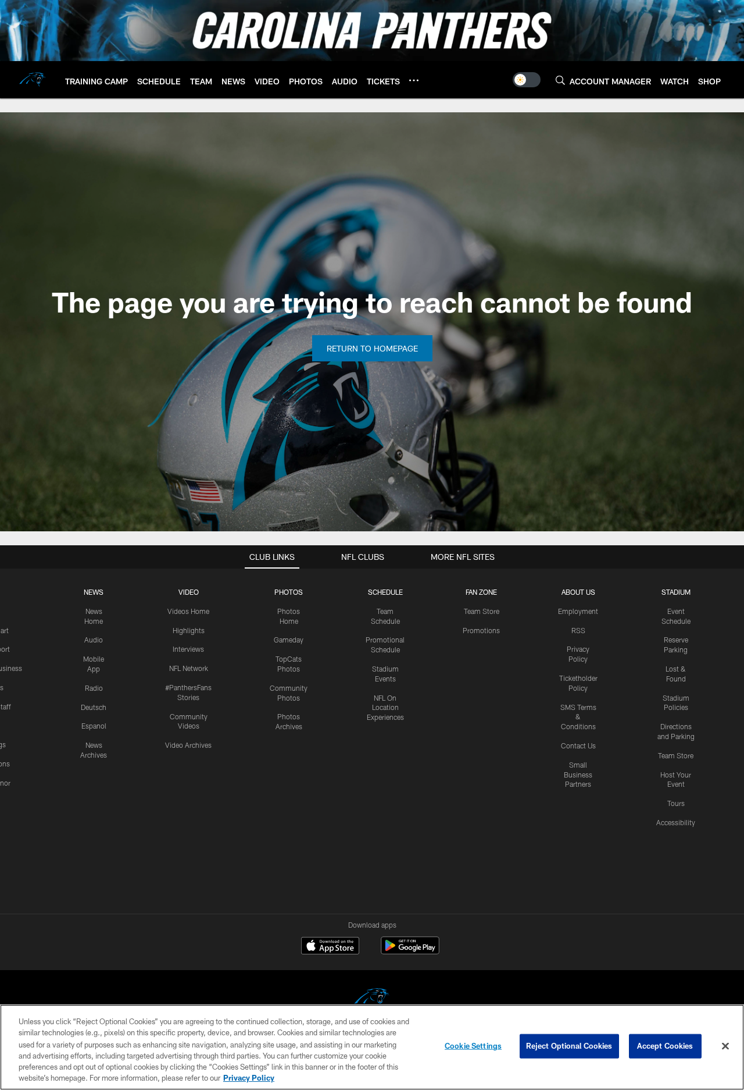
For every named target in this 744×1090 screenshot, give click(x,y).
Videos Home (188, 611)
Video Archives (188, 745)
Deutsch (93, 707)
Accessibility (675, 822)
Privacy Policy (248, 1077)
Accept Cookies (665, 1045)
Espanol (93, 726)
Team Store (481, 611)
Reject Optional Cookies (569, 1045)
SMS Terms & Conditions (578, 717)
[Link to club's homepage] (32, 80)
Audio (93, 639)
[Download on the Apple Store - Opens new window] (330, 947)
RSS (578, 630)
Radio (94, 688)
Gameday (288, 639)
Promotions (481, 630)
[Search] (560, 80)
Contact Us (578, 745)
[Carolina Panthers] (372, 999)
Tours (676, 803)
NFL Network (188, 668)
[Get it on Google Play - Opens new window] (410, 951)
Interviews (188, 649)
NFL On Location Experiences (385, 708)
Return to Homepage (372, 348)
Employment (578, 611)
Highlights (189, 630)
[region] (372, 1047)
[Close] (725, 1046)
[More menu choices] (414, 80)
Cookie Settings (473, 1045)
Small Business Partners (578, 775)
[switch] (527, 79)
